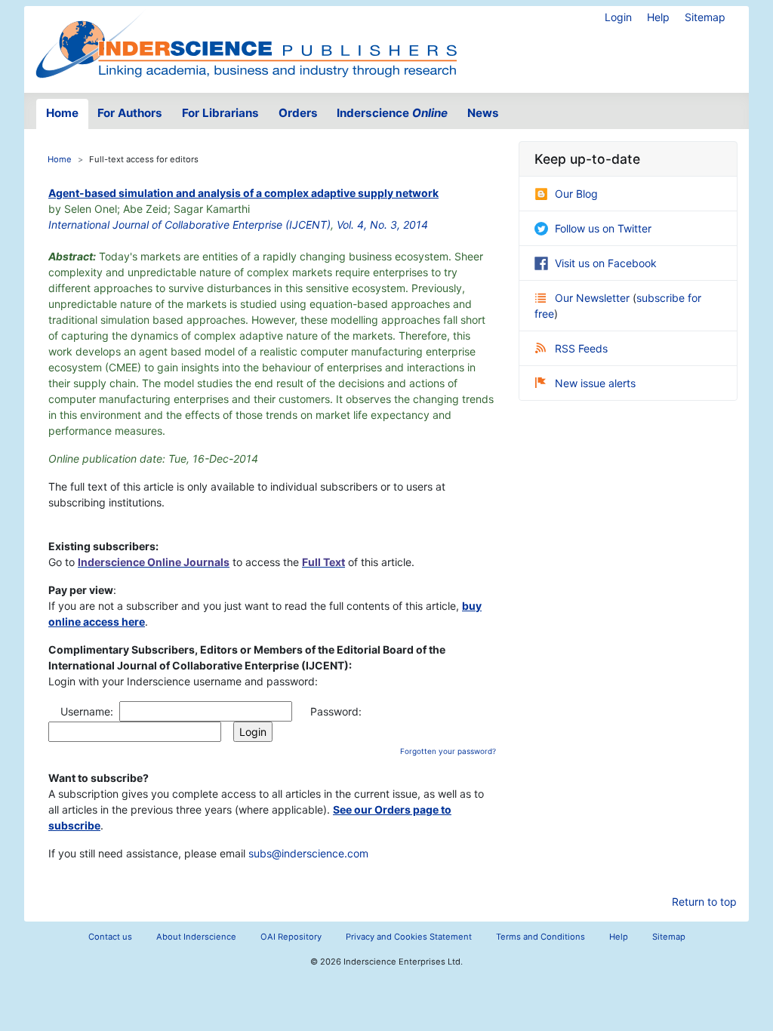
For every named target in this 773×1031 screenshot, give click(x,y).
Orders (298, 113)
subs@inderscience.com (308, 853)
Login (618, 17)
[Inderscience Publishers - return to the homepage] (246, 43)
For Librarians (220, 113)
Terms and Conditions (540, 936)
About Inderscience (196, 936)
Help (658, 17)
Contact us (110, 936)
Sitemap (705, 17)
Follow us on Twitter (603, 228)
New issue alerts (595, 383)
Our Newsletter (594, 297)
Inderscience (392, 113)
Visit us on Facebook (606, 263)
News (483, 113)
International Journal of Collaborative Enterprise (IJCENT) (189, 224)
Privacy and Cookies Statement (409, 936)
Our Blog (576, 193)
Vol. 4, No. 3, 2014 (382, 224)
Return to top (704, 901)
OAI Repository (291, 936)
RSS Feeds (581, 348)
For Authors (129, 113)
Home (62, 113)
